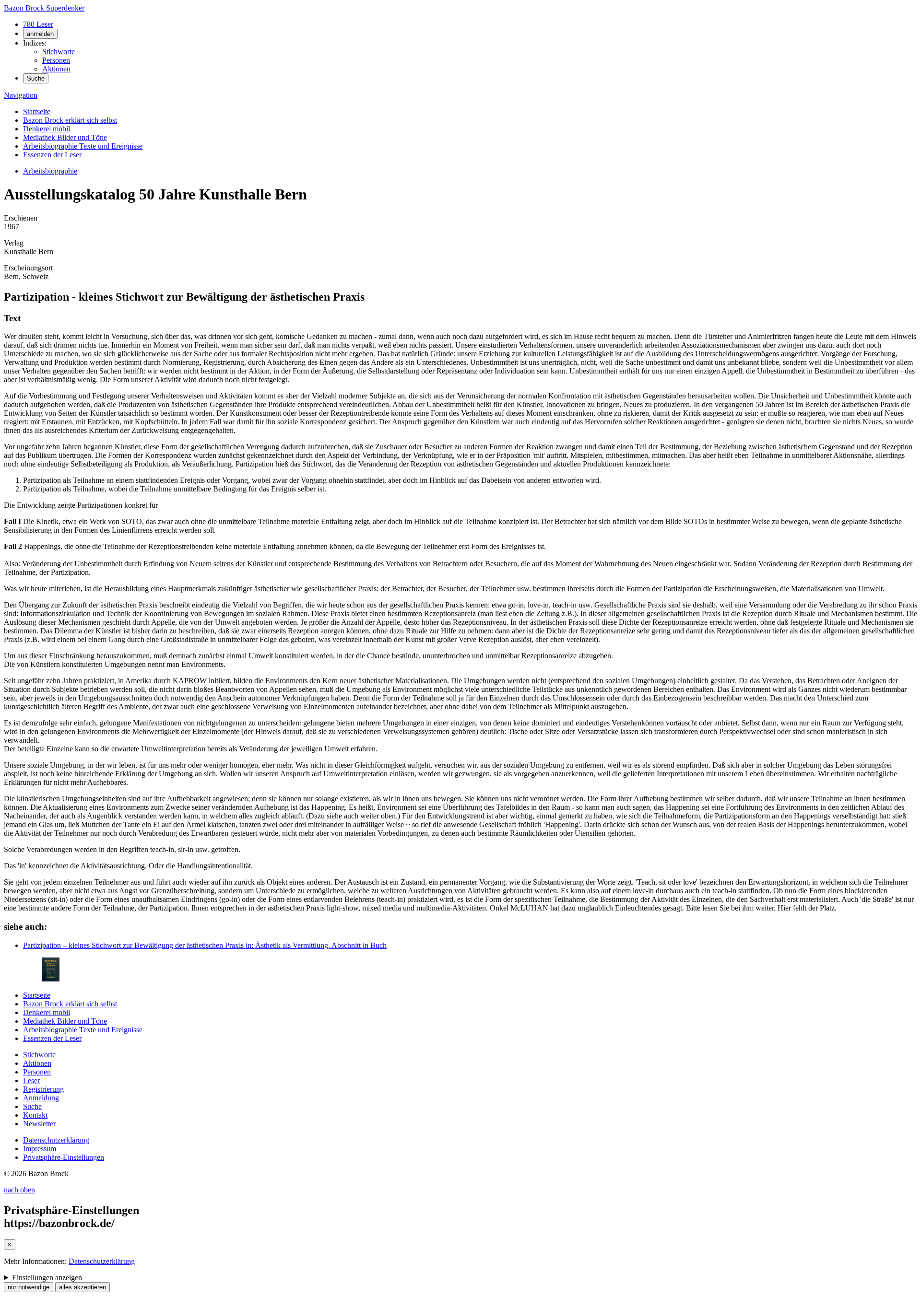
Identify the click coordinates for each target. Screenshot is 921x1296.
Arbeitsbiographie (50, 171)
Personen (56, 60)
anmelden (40, 33)
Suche (36, 78)
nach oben (19, 1190)
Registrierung (43, 1089)
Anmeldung (41, 1098)
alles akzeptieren (82, 1287)
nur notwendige (28, 1287)
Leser (31, 1080)
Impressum (39, 1148)
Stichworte (58, 51)
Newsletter (39, 1124)
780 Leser (38, 24)
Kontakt (35, 1115)
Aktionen (56, 69)
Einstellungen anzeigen (47, 1277)
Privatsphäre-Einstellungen (63, 1157)
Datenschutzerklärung (56, 1140)
